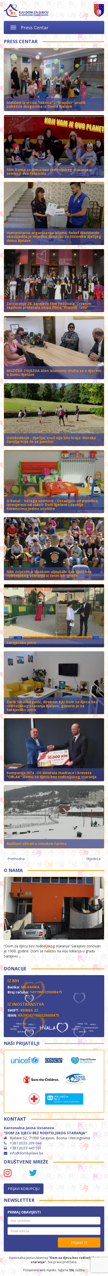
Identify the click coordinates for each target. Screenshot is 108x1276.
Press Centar (34, 27)
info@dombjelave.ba (26, 1153)
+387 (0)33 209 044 (25, 1143)
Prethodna (16, 858)
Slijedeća (93, 858)
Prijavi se (79, 1242)
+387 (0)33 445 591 (25, 1148)
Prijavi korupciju (23, 1188)
